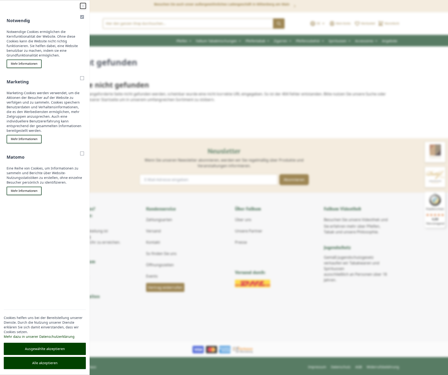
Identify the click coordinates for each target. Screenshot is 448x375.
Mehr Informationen (24, 64)
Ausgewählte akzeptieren (45, 349)
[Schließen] (83, 6)
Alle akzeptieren (45, 363)
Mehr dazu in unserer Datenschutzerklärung (39, 336)
